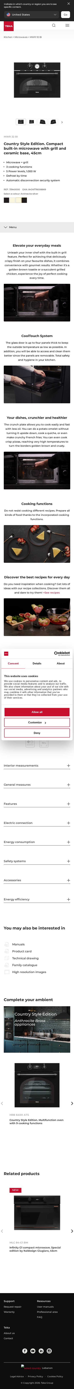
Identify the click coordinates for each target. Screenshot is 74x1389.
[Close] (68, 4)
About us (9, 1333)
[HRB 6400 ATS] (37, 1085)
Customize (35, 722)
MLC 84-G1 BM (19, 1242)
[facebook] (24, 1351)
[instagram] (49, 1351)
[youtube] (32, 1351)
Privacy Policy (35, 1376)
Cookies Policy (55, 1376)
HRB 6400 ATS (19, 1114)
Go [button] (65, 14)
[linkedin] (41, 1351)
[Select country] (60, 25)
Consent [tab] (13, 663)
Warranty (9, 1311)
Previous (2, 1103)
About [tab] (61, 663)
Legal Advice (17, 1376)
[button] (31, 14)
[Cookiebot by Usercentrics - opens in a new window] (54, 653)
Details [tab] (37, 663)
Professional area (47, 1311)
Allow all (37, 712)
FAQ (39, 1317)
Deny (37, 732)
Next (62, 122)
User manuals (45, 1306)
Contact (8, 1338)
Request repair (12, 1306)
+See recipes (51, 592)
